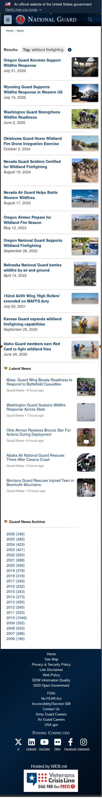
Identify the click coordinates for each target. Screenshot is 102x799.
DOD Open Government (51, 685)
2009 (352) (16, 622)
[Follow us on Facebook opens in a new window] (70, 743)
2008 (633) (16, 628)
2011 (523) (16, 612)
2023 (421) (16, 549)
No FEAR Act (51, 699)
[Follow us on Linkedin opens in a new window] (31, 743)
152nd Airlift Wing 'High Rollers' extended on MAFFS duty (32, 298)
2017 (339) (16, 580)
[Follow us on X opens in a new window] (18, 743)
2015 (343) (16, 591)
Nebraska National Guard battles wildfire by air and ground (33, 267)
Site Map (51, 659)
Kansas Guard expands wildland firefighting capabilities (33, 321)
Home (51, 654)
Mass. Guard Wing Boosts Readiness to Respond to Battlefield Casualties (39, 381)
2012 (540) (16, 607)
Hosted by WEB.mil (49, 766)
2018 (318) (16, 575)
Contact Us (51, 709)
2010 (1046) (17, 617)
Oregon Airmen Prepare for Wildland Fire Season (27, 219)
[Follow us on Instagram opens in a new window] (83, 743)
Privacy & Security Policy (51, 664)
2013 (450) (16, 601)
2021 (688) (16, 560)
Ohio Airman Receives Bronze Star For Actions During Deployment (39, 432)
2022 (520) (16, 554)
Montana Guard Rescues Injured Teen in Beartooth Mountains (40, 482)
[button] (24, 9)
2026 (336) (16, 533)
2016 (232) (16, 586)
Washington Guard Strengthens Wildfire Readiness (32, 114)
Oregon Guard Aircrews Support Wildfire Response (32, 62)
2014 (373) (16, 596)
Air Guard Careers (51, 719)
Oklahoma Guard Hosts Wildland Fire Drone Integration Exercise (33, 141)
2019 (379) (16, 570)
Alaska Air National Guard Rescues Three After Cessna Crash (35, 457)
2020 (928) (16, 565)
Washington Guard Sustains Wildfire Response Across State (36, 406)
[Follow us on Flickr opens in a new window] (57, 743)
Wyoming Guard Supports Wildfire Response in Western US (33, 89)
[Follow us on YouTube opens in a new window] (44, 743)
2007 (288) (16, 633)
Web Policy (51, 675)
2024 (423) (16, 544)
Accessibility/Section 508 (51, 704)
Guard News (15, 390)
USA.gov (51, 725)
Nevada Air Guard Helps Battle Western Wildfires (31, 195)
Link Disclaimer (51, 670)
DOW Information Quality (51, 680)
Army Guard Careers (51, 714)
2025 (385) (16, 539)
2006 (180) (16, 638)
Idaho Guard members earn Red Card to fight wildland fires (32, 346)
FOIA (51, 693)
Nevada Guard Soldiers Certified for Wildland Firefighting (32, 164)
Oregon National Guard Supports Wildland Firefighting (33, 243)
